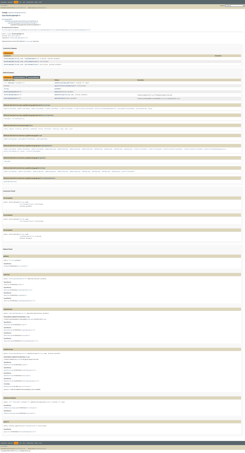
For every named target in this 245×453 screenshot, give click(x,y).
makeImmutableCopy (10, 181)
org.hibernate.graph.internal (17, 12)
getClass (26, 129)
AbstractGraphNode (47, 115)
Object (30, 125)
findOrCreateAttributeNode (83, 108)
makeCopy (58, 91)
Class (72, 83)
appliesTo (58, 86)
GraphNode (23, 30)
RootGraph (33, 30)
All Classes (4, 5)
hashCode (34, 129)
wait (61, 129)
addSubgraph (86, 171)
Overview (4, 2)
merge (150, 108)
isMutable (7, 118)
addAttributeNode (10, 108)
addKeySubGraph (50, 149)
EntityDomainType (31, 61)
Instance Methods (19, 77)
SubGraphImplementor (11, 98)
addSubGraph (98, 149)
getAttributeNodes (128, 171)
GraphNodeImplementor (62, 30)
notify (40, 129)
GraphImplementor (45, 30)
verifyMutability (18, 118)
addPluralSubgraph (10, 139)
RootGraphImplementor (80, 30)
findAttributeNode (51, 108)
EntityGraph (6, 30)
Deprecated (29, 2)
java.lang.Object (7, 19)
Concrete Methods (33, 77)
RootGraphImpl (9, 58)
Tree (24, 2)
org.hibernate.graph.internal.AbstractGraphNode (20, 21)
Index (36, 2)
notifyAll (47, 129)
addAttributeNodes (10, 171)
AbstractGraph (13, 36)
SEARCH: (222, 5)
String (17, 58)
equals (11, 129)
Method (23, 8)
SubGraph (11, 83)
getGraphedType (141, 108)
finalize (18, 129)
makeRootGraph (60, 94)
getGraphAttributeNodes (126, 108)
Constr (17, 8)
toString (56, 129)
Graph (15, 30)
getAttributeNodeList (11, 151)
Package (10, 2)
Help (40, 2)
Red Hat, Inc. (16, 451)
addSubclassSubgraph (62, 83)
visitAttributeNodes (33, 151)
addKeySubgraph (38, 171)
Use (20, 2)
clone (6, 129)
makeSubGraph (59, 98)
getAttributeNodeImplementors (105, 108)
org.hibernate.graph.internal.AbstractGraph (21, 23)
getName (57, 88)
